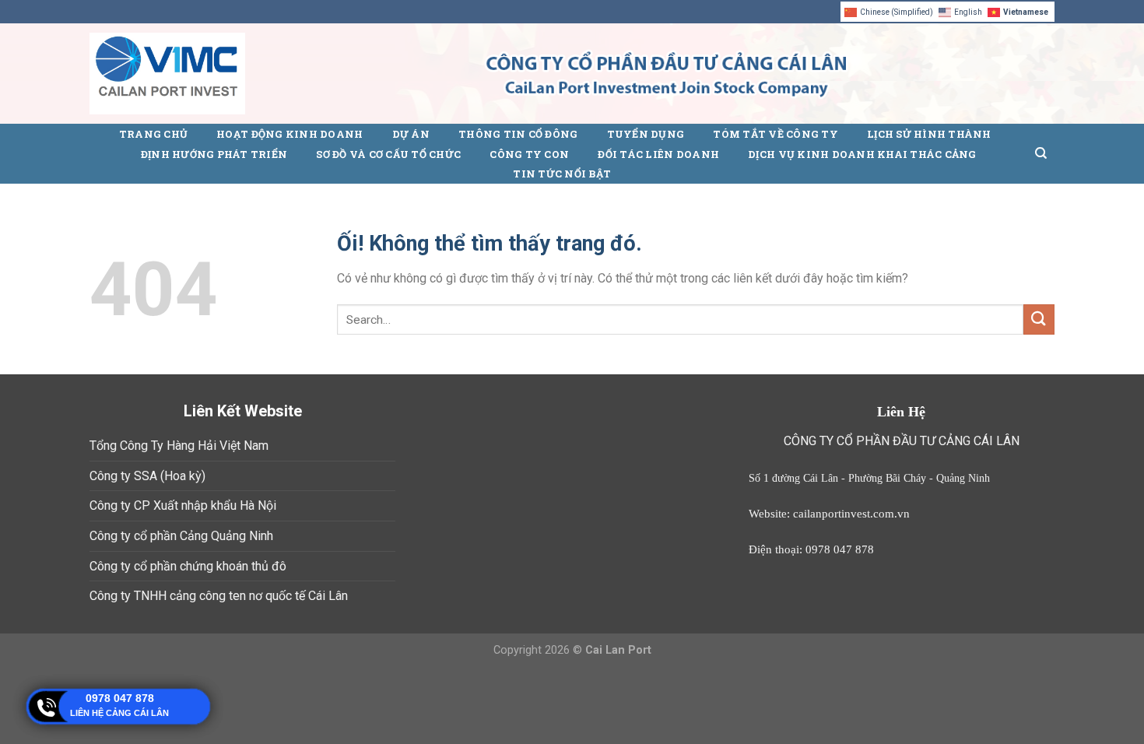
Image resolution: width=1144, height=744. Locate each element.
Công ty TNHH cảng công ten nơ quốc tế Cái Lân (218, 595)
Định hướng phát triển (214, 154)
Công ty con (529, 154)
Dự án (411, 134)
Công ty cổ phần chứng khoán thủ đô (187, 566)
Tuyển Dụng (646, 134)
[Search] (1041, 153)
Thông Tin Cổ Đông (517, 134)
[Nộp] (1039, 319)
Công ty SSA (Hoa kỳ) (147, 476)
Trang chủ (153, 134)
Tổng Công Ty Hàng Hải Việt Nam (178, 445)
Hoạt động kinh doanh (289, 134)
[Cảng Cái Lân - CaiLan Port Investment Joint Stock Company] (167, 74)
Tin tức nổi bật (562, 173)
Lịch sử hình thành (929, 134)
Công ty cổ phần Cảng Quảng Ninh (181, 535)
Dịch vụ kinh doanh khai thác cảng (862, 154)
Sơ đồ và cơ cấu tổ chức (388, 154)
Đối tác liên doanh (658, 154)
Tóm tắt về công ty (775, 134)
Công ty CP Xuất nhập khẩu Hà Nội (182, 505)
